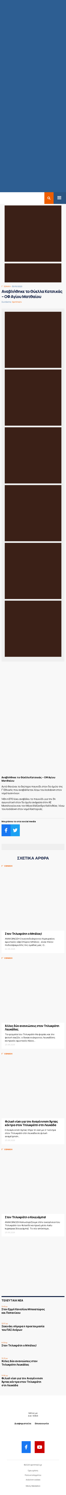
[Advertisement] (33, 751)
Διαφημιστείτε (22, 1423)
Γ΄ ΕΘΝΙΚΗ (6, 286)
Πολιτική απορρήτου (33, 1475)
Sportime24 (17, 302)
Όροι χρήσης (33, 1470)
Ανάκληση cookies (33, 1480)
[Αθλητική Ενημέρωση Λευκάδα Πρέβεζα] (1, 198)
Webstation (35, 1486)
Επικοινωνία (42, 1423)
